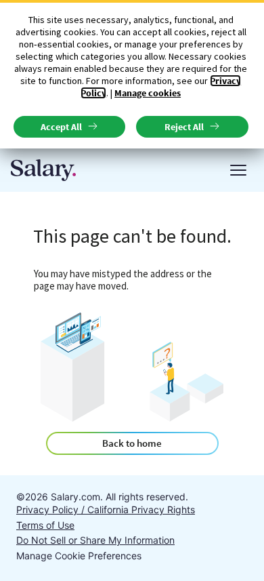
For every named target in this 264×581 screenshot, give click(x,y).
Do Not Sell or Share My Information (95, 540)
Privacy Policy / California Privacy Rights (105, 509)
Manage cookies (147, 93)
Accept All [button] (61, 127)
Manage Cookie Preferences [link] (78, 555)
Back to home (132, 443)
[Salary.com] (43, 170)
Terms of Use (45, 525)
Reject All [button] (184, 127)
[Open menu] (238, 170)
